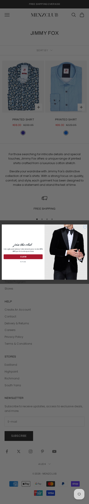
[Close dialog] (84, 226)
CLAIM (23, 256)
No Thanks (23, 261)
